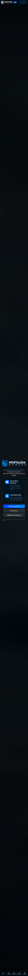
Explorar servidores (14, 506)
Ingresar (23, 2)
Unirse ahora (14, 510)
